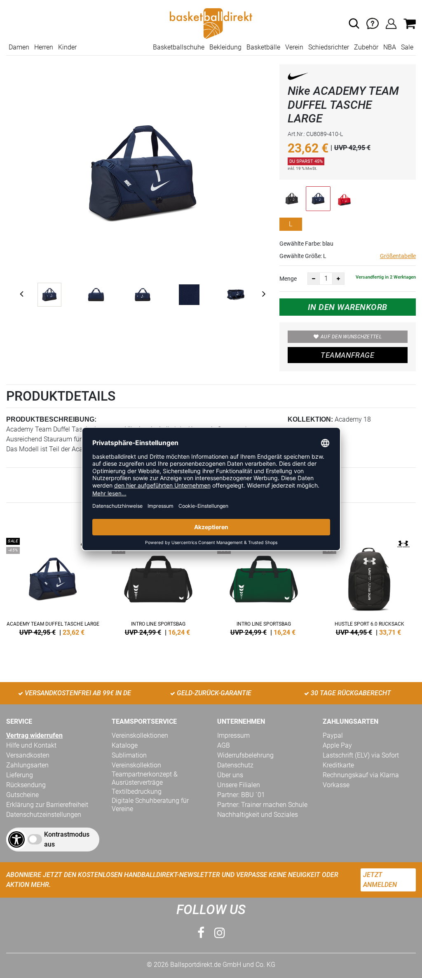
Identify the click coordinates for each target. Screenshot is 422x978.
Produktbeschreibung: (51, 419)
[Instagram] (219, 933)
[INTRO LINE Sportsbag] (158, 585)
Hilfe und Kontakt (31, 745)
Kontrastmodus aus (66, 839)
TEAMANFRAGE (347, 355)
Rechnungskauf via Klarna (361, 775)
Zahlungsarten (27, 765)
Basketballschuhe (178, 47)
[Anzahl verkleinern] (313, 278)
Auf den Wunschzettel (351, 337)
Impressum (233, 735)
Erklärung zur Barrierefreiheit (47, 805)
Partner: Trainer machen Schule (262, 805)
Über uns (230, 775)
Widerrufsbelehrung (245, 755)
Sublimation (129, 755)
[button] (354, 23)
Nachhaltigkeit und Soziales (257, 815)
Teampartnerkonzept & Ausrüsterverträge (145, 778)
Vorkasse (336, 785)
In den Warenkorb (347, 307)
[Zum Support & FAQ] (372, 23)
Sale (407, 47)
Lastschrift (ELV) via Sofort (361, 755)
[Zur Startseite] (211, 23)
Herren (43, 47)
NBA (389, 47)
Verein (294, 47)
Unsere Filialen (238, 785)
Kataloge (125, 745)
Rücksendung (26, 785)
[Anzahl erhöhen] (338, 278)
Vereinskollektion (136, 765)
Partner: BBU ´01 (241, 795)
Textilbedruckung (137, 791)
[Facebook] (200, 933)
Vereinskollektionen (140, 735)
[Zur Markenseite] (298, 78)
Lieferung (19, 775)
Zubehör (366, 47)
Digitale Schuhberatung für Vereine (150, 805)
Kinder (67, 47)
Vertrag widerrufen (34, 735)
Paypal (333, 735)
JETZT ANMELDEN (380, 880)
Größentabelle (398, 256)
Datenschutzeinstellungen (43, 815)
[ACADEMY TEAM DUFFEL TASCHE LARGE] (52, 585)
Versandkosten (27, 755)
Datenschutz (235, 765)
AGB (223, 745)
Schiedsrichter (328, 47)
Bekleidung (225, 47)
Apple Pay (337, 745)
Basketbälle (263, 47)
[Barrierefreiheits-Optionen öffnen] (16, 839)
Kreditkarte (338, 765)
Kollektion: (310, 419)
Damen (19, 47)
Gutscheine (22, 795)
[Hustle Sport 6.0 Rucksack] (369, 585)
